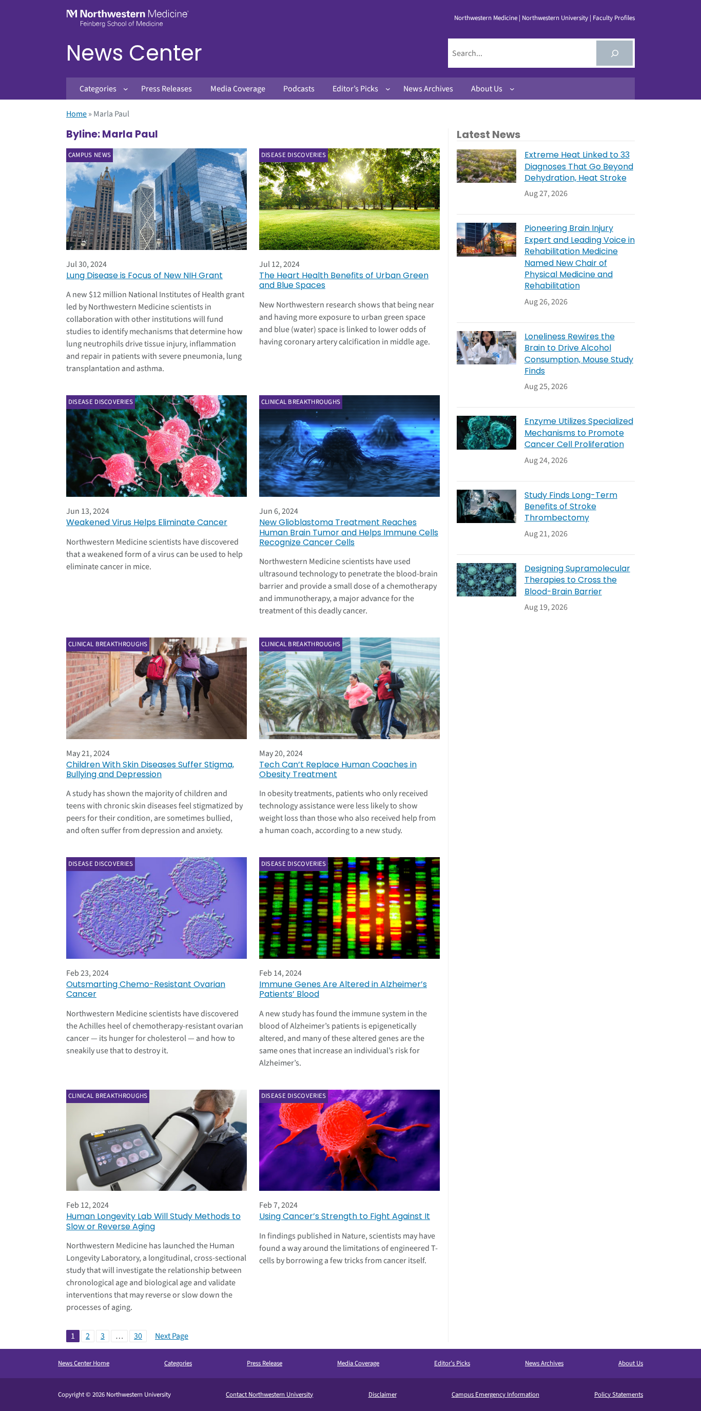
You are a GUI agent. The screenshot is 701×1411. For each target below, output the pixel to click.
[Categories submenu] (125, 88)
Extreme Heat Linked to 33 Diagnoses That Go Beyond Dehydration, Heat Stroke (578, 166)
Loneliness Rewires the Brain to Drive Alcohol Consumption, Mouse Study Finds (578, 354)
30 (138, 1336)
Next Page (171, 1336)
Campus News (89, 155)
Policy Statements (618, 1394)
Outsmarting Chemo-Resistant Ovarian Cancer (145, 989)
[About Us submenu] (512, 88)
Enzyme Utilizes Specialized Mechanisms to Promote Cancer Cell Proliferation (578, 433)
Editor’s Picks (452, 1363)
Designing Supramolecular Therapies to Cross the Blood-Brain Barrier (577, 580)
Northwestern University (555, 18)
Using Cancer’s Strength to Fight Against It (344, 1216)
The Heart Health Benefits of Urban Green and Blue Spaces (344, 280)
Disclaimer (382, 1394)
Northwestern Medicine (485, 18)
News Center (134, 53)
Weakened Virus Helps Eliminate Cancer (146, 522)
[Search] (614, 53)
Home (76, 114)
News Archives (544, 1363)
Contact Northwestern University (269, 1394)
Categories (178, 1363)
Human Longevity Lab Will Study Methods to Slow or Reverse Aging (153, 1221)
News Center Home (83, 1363)
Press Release (264, 1363)
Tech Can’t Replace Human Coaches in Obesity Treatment (338, 769)
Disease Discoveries (293, 155)
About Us (630, 1363)
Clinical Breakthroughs (301, 402)
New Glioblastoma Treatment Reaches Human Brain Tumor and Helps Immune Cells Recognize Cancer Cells (348, 532)
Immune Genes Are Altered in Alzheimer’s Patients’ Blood (343, 989)
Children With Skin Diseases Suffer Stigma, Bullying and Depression (150, 769)
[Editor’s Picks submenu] (388, 88)
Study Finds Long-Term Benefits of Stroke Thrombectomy (570, 507)
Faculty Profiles (614, 18)
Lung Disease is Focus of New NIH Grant (144, 275)
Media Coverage (358, 1363)
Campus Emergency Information (495, 1394)
